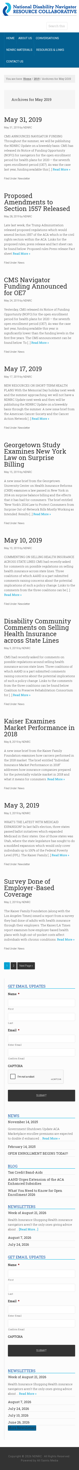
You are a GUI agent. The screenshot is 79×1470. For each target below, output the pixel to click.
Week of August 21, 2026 (27, 1213)
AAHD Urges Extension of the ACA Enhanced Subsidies (36, 1181)
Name (13, 994)
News (21, 262)
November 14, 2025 (23, 1122)
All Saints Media (47, 1460)
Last (10, 1023)
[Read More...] (28, 1229)
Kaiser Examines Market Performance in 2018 (39, 727)
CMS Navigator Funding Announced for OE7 (35, 286)
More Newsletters (22, 1428)
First (11, 1009)
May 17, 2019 (23, 368)
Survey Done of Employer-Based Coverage (29, 887)
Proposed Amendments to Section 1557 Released (37, 202)
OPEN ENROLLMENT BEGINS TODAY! (38, 1153)
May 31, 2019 (23, 119)
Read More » (61, 169)
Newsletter (24, 178)
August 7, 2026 (19, 1237)
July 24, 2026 (18, 1244)
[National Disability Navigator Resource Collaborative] (39, 14)
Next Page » (26, 965)
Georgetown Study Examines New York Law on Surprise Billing (35, 454)
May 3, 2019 (21, 805)
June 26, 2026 (19, 1422)
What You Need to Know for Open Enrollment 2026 (35, 1192)
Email (13, 1030)
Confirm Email (16, 1058)
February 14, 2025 (22, 1146)
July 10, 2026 (18, 1415)
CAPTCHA (15, 1066)
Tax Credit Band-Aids (25, 1172)
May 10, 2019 (23, 540)
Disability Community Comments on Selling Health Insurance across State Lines (37, 631)
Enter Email (15, 1044)
